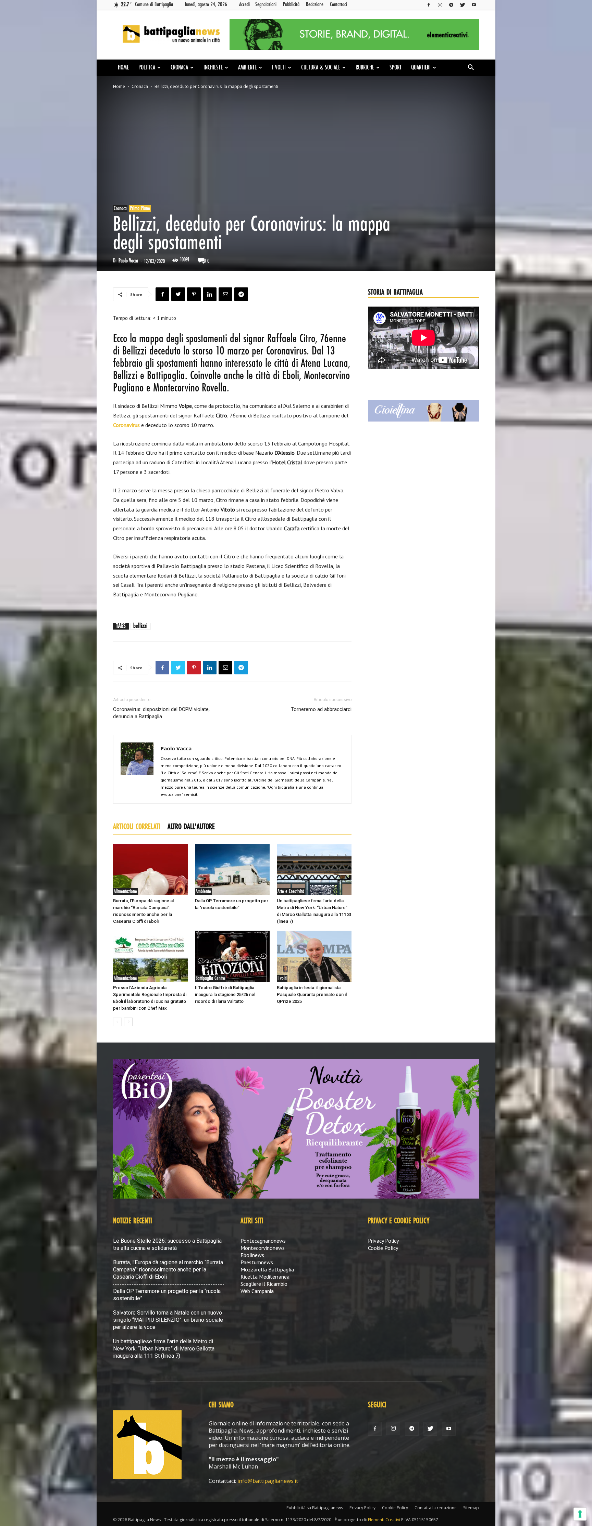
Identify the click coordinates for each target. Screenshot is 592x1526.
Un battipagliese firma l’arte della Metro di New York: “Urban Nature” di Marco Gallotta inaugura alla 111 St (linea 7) (163, 1348)
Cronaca (179, 67)
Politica (146, 67)
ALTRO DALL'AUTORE (191, 827)
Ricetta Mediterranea (265, 1276)
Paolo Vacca (128, 261)
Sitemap (471, 1508)
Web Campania (257, 1291)
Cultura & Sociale (320, 67)
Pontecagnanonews (263, 1240)
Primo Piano (140, 208)
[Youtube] (474, 4)
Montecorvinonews (263, 1247)
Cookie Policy (383, 1247)
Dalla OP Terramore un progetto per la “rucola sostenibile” (167, 1295)
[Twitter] (462, 4)
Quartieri (421, 67)
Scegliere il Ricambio (264, 1283)
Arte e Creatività (291, 891)
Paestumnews (257, 1262)
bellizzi (140, 626)
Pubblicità (291, 4)
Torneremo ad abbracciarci (321, 709)
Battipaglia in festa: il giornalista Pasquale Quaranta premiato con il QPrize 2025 (312, 994)
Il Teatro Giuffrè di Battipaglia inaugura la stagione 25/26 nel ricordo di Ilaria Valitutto (225, 994)
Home (123, 67)
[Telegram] (451, 4)
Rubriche (365, 67)
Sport (396, 67)
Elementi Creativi (384, 1520)
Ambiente (247, 67)
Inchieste (213, 67)
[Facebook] (428, 4)
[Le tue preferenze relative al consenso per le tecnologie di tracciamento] (580, 1514)
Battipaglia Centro (210, 978)
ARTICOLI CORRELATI (136, 827)
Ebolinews (252, 1255)
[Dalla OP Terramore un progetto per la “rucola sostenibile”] (232, 869)
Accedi (244, 4)
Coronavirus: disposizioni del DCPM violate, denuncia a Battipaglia (161, 713)
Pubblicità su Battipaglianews (314, 1508)
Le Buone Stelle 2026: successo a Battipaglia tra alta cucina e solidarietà (167, 1244)
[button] (471, 68)
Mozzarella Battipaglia (267, 1269)
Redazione (314, 4)
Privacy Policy (383, 1240)
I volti (279, 67)
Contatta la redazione (436, 1508)
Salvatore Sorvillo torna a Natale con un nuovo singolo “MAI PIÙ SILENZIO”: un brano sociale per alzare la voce (168, 1319)
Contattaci (338, 4)
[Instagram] (440, 4)
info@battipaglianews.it (267, 1481)
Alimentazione (125, 891)
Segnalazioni (265, 4)
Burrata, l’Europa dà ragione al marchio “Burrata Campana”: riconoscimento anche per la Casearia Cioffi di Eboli (168, 1269)
